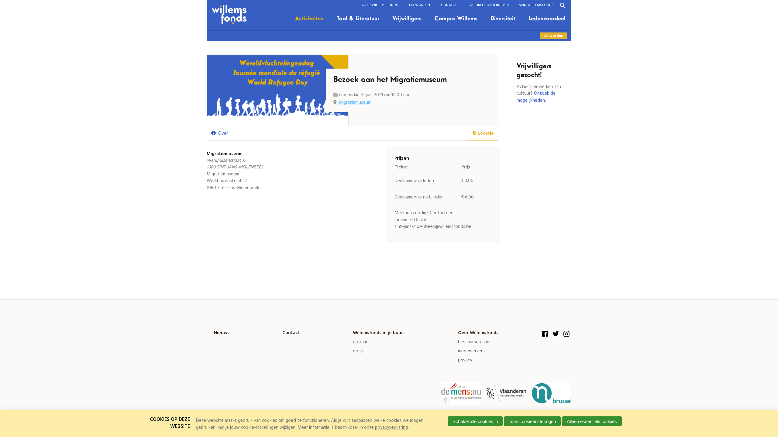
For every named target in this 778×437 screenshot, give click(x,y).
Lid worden (419, 5)
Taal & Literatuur (358, 18)
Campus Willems (456, 18)
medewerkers (471, 351)
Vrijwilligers (407, 18)
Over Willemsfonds (380, 5)
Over (223, 133)
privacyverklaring (391, 427)
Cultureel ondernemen (488, 5)
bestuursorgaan (473, 342)
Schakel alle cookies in (475, 421)
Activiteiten (309, 18)
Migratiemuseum (355, 102)
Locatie (486, 133)
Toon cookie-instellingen (532, 421)
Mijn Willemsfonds (536, 5)
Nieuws (221, 333)
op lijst (360, 351)
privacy (465, 360)
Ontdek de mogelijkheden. (536, 97)
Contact (448, 5)
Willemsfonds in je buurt (379, 333)
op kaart (361, 342)
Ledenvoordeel (547, 18)
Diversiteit (503, 18)
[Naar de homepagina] (231, 15)
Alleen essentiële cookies (592, 421)
